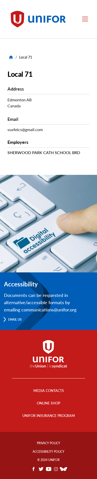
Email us (15, 319)
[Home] (40, 19)
